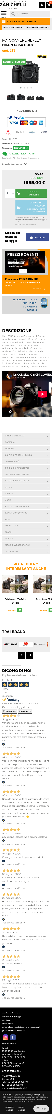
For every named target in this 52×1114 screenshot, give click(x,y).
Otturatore (11, 552)
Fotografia (16, 27)
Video (8, 520)
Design (9, 487)
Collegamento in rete (17, 475)
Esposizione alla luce (17, 507)
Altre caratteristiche (17, 481)
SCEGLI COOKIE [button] (21, 1108)
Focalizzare (11, 526)
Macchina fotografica (17, 545)
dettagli (11, 610)
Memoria (10, 449)
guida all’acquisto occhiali (13, 1031)
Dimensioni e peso (14, 436)
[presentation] (21, 655)
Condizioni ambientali (17, 468)
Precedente (9, 711)
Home (5, 27)
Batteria (10, 442)
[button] (21, 87)
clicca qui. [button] (31, 1101)
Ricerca (9, 539)
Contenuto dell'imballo (18, 455)
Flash (8, 532)
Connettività (12, 462)
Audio (8, 500)
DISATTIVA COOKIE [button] (9, 1108)
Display (9, 494)
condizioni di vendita (11, 1013)
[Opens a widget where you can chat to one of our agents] (41, 1109)
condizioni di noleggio (29, 224)
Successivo (25, 711)
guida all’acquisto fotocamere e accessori (21, 1027)
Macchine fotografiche (37, 27)
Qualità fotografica (16, 513)
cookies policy (8, 1020)
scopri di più (37, 289)
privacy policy (8, 1024)
